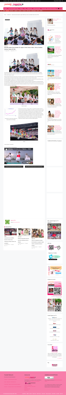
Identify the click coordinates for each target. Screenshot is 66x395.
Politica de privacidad (36, 8)
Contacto (5, 8)
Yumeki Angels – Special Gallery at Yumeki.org (49, 8)
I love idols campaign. (54, 352)
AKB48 (4, 10)
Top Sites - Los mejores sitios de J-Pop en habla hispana (12, 386)
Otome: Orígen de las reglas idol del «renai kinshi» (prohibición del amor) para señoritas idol (58, 72)
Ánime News (11, 10)
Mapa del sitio (29, 8)
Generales (20, 10)
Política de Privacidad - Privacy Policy (29, 386)
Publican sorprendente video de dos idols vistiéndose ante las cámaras (23, 240)
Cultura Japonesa (33, 10)
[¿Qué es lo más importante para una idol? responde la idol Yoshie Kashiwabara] (51, 128)
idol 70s (38, 10)
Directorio (21, 8)
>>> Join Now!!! (59, 358)
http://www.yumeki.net (16, 222)
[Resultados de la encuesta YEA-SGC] (51, 38)
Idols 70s (61, 393)
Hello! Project (28, 10)
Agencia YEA (13, 50)
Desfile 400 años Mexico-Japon (13, 8)
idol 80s (41, 10)
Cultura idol (7, 10)
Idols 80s (57, 393)
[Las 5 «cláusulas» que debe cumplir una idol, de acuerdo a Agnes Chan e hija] (51, 101)
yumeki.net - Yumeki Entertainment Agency (10, 379)
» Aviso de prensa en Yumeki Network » (57, 295)
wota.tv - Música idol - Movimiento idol (10, 381)
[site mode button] (58, 8)
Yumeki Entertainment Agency (35, 381)
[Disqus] (24, 180)
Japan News (16, 10)
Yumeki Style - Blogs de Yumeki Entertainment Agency (12, 384)
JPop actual (24, 10)
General (30, 393)
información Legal (27, 388)
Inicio (25, 8)
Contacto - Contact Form (28, 385)
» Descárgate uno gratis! (59, 297)
